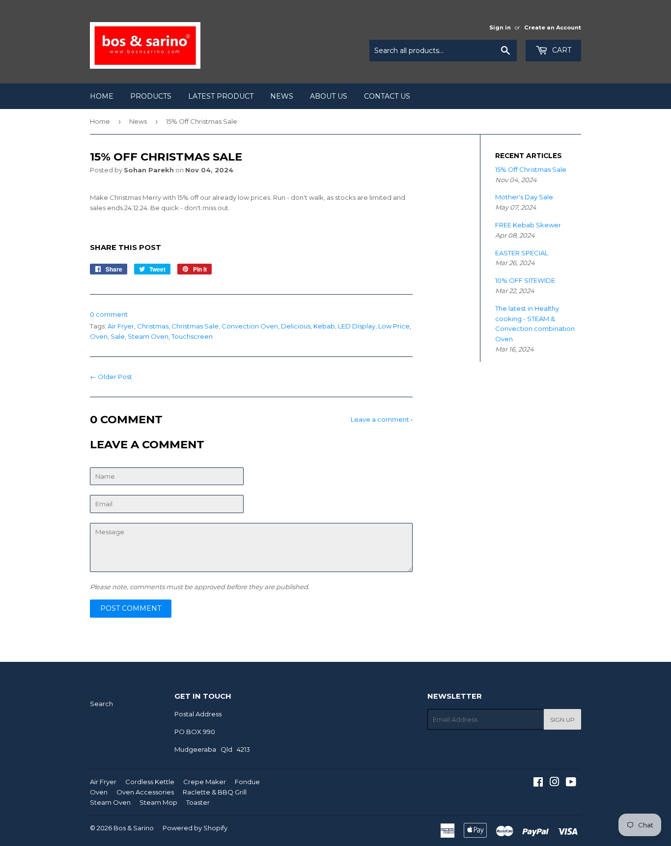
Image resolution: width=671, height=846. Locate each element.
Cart (560, 50)
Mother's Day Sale (524, 197)
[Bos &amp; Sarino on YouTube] (571, 783)
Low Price (394, 326)
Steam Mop (158, 802)
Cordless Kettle (149, 782)
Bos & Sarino (133, 828)
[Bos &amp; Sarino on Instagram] (554, 783)
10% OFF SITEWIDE (525, 280)
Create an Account (552, 27)
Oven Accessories (145, 792)
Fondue (247, 782)
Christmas (152, 326)
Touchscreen (192, 336)
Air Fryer (121, 326)
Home (101, 96)
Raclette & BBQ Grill (215, 792)
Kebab (324, 326)
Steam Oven (148, 336)
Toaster (198, 802)
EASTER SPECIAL (521, 253)
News (281, 96)
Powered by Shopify (195, 828)
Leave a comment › (382, 419)
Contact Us (387, 96)
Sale (118, 336)
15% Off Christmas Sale (530, 169)
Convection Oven (250, 326)
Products (150, 96)
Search (101, 704)
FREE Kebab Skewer (528, 225)
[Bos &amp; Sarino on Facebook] (538, 783)
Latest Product (220, 96)
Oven (99, 336)
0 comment (109, 314)
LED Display (356, 326)
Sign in (500, 27)
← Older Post (111, 377)
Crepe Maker (204, 782)
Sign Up (562, 719)
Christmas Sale (195, 326)
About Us (328, 96)
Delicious (295, 326)
